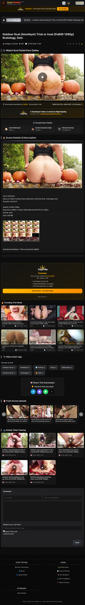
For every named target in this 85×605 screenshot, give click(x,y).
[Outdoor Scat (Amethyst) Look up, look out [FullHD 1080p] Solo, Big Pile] (14, 467)
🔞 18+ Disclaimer (63, 575)
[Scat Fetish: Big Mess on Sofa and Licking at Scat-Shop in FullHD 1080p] (42, 312)
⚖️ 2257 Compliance (63, 578)
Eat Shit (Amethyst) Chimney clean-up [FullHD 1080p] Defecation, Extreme (40, 478)
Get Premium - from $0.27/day (42, 291)
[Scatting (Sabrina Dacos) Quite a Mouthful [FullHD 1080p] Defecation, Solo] (14, 312)
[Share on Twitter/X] (51, 391)
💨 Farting (39, 367)
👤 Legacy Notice (21, 575)
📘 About (22, 571)
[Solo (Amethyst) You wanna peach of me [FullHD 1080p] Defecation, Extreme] (70, 440)
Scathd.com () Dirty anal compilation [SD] (13, 346)
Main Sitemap (21, 593)
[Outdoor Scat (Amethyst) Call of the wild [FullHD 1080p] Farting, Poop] (14, 440)
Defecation (66, 367)
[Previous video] (4, 414)
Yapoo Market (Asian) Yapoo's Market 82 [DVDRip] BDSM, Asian (65, 420)
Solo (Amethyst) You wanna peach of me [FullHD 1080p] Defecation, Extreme (68, 451)
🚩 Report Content (63, 582)
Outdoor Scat (8, 367)
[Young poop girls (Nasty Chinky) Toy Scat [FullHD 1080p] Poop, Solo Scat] (70, 312)
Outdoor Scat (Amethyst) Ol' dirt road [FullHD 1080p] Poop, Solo (41, 451)
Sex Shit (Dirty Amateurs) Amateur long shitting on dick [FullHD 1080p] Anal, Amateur (70, 347)
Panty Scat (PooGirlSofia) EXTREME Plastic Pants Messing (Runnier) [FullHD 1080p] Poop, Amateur (42, 347)
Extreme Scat (8, 373)
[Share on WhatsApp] (45, 391)
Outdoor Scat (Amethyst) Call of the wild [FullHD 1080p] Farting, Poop (13, 451)
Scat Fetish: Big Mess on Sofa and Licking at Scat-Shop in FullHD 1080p (42, 322)
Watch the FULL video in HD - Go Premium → (67, 104)
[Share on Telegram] (33, 391)
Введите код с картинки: (12, 524)
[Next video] (81, 414)
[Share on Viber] (39, 391)
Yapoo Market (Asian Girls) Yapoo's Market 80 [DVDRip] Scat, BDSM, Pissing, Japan (17, 421)
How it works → (42, 297)
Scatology (24, 373)
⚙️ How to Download (21, 567)
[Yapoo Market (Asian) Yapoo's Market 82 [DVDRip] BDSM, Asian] (66, 411)
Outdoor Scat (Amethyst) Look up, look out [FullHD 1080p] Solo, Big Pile (14, 478)
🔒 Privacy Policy (63, 567)
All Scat (27, 20)
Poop (52, 367)
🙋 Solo (38, 373)
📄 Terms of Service (63, 571)
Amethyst (24, 367)
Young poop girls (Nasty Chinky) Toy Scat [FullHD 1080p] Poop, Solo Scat (70, 322)
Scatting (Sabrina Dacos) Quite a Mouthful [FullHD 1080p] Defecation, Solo (13, 323)
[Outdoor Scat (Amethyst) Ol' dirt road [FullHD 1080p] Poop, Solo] (42, 440)
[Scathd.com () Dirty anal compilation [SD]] (14, 336)
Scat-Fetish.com (13, 20)
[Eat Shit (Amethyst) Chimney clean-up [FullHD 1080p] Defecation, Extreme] (42, 467)
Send (77, 542)
